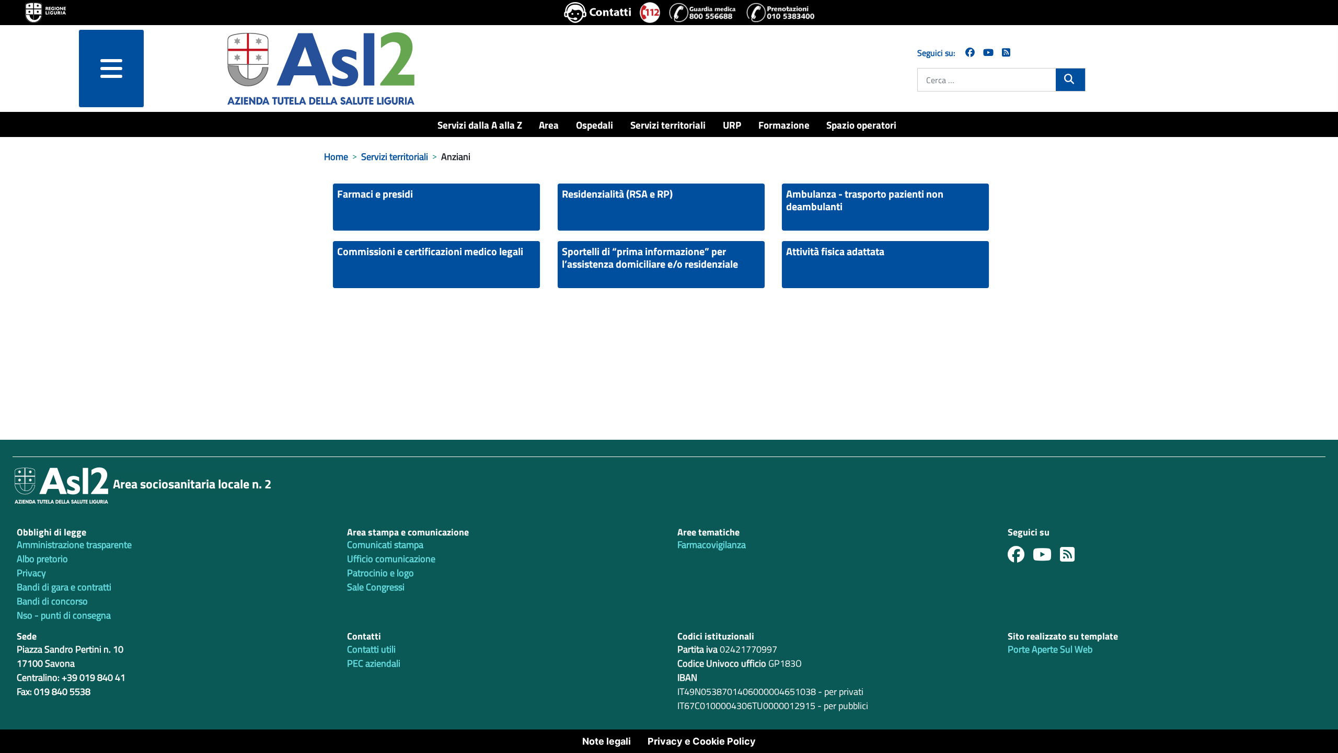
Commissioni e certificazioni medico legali (430, 251)
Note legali (606, 741)
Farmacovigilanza (711, 545)
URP (732, 124)
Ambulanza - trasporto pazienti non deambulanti (864, 200)
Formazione (784, 124)
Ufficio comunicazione (391, 559)
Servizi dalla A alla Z (479, 124)
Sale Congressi (376, 587)
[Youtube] (1046, 557)
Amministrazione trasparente (74, 545)
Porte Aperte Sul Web (1050, 649)
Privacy (31, 573)
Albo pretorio (42, 559)
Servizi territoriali (668, 124)
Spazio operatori (861, 124)
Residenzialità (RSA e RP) (617, 194)
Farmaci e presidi (375, 194)
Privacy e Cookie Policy (702, 741)
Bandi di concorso (52, 601)
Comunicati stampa (385, 545)
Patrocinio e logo (380, 573)
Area (549, 124)
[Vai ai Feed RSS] (1006, 52)
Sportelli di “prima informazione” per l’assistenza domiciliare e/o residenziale (650, 257)
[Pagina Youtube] (988, 52)
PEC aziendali (373, 663)
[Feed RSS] (1071, 557)
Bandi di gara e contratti (64, 587)
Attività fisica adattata (835, 251)
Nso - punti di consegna (64, 615)
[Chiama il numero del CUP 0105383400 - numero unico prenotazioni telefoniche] (780, 12)
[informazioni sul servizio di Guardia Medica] (703, 12)
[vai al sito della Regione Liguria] (45, 11)
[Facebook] (970, 52)
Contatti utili (371, 649)
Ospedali (594, 124)
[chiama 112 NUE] (650, 12)
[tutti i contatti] (598, 12)
